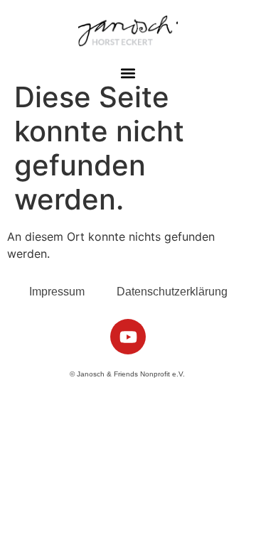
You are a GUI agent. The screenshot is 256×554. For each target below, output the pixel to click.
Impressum (57, 292)
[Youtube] (128, 336)
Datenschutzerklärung (172, 292)
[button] (128, 73)
